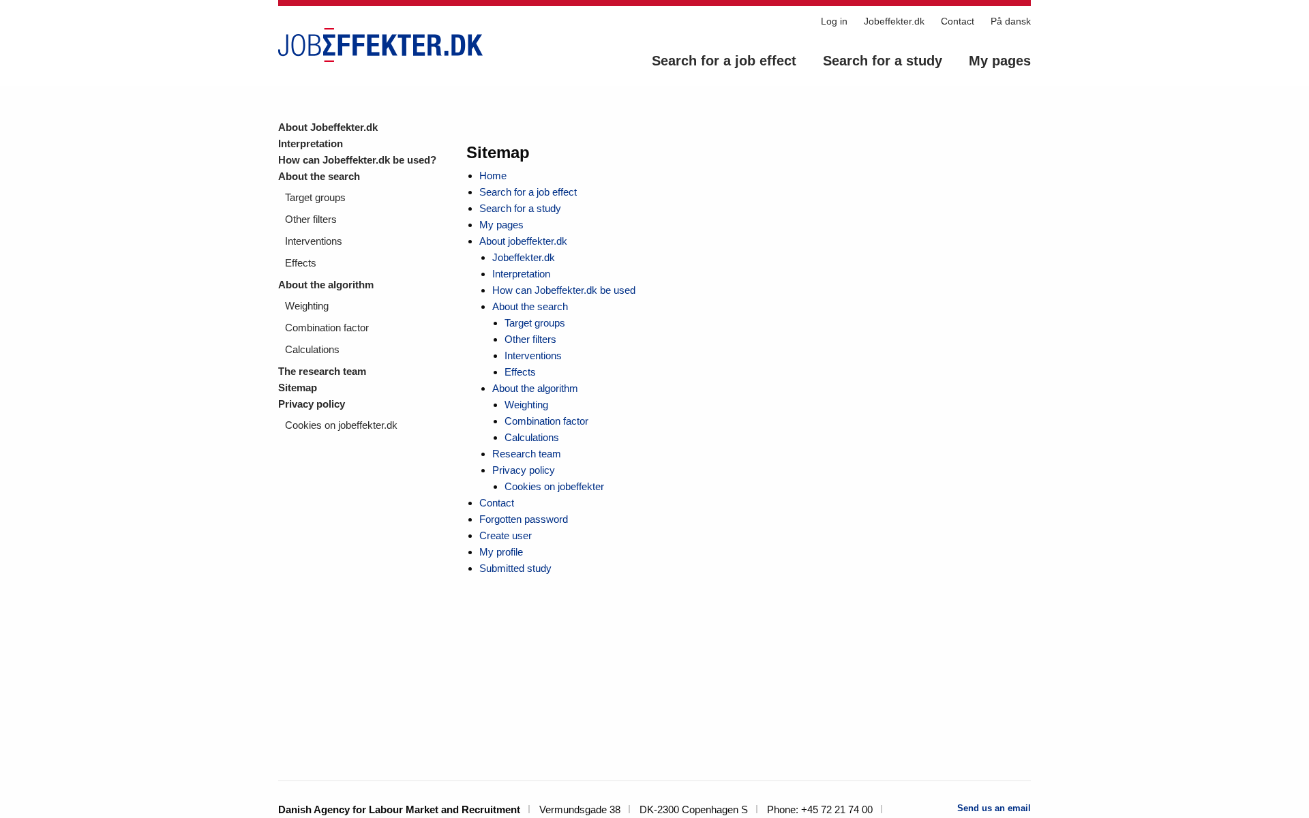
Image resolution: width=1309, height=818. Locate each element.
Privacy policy (311, 404)
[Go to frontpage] (380, 45)
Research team (526, 453)
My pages (1000, 60)
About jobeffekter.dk (523, 241)
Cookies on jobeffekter (554, 486)
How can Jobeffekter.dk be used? (357, 160)
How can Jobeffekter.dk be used (563, 290)
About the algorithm (326, 284)
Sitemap (297, 387)
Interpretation (310, 143)
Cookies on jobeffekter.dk (341, 425)
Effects (300, 263)
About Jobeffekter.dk (328, 127)
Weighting (307, 306)
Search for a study (882, 60)
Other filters (311, 219)
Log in (834, 21)
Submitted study (515, 568)
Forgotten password (523, 519)
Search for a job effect (724, 60)
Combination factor (327, 327)
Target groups (315, 197)
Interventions (313, 241)
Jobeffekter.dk (894, 21)
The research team (322, 371)
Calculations (312, 349)
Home (493, 175)
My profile (501, 552)
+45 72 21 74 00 (837, 809)
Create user (505, 535)
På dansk (1011, 21)
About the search (319, 176)
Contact (957, 21)
